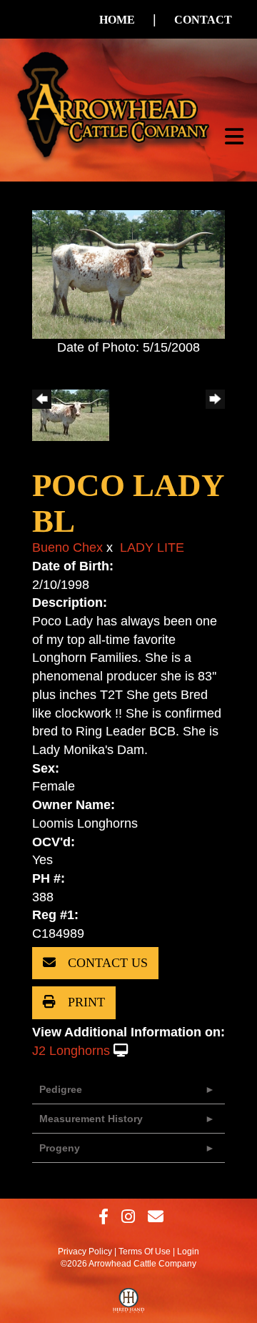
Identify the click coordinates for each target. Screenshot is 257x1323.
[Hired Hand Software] (129, 1303)
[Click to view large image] (128, 274)
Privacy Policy (85, 1252)
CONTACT (203, 20)
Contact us (106, 963)
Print (84, 1002)
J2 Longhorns (71, 1051)
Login (188, 1252)
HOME (117, 20)
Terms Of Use (145, 1252)
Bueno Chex (67, 547)
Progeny (59, 1148)
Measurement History (91, 1118)
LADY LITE (152, 547)
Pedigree (60, 1089)
